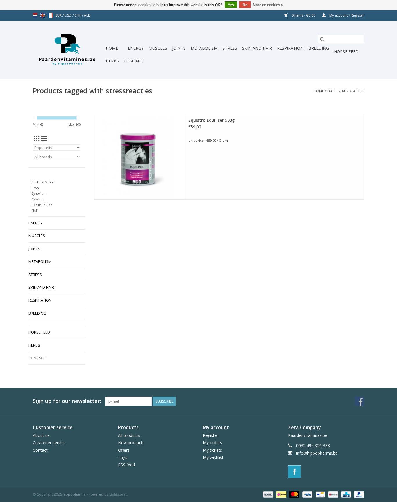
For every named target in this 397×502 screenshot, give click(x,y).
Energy (136, 48)
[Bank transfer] (267, 494)
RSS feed (126, 464)
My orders (212, 442)
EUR (59, 15)
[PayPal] (358, 494)
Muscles (158, 48)
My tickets (212, 450)
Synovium (39, 193)
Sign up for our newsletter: (67, 401)
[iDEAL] (280, 494)
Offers (124, 450)
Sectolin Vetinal (44, 182)
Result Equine (42, 204)
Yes (231, 5)
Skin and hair (257, 48)
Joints (179, 48)
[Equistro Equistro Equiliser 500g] (139, 156)
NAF (35, 210)
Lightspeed (118, 494)
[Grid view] (37, 139)
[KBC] (345, 494)
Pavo (35, 188)
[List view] (44, 139)
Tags (331, 91)
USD (68, 15)
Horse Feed (346, 51)
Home (112, 48)
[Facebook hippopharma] (359, 401)
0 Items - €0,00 (303, 15)
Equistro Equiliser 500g (211, 120)
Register (210, 435)
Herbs (112, 61)
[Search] (322, 39)
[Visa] (306, 494)
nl (35, 15)
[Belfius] (332, 494)
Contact (133, 61)
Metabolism (204, 48)
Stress (230, 48)
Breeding (318, 48)
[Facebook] (326, 471)
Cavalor (37, 199)
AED (87, 15)
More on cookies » (268, 5)
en (42, 15)
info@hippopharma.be (317, 453)
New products (131, 442)
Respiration (290, 48)
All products (129, 435)
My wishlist (213, 457)
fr (50, 15)
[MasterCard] (293, 494)
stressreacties (351, 91)
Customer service (49, 442)
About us (41, 435)
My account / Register (346, 15)
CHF (78, 15)
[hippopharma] (68, 50)
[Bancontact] (319, 494)
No (245, 5)
